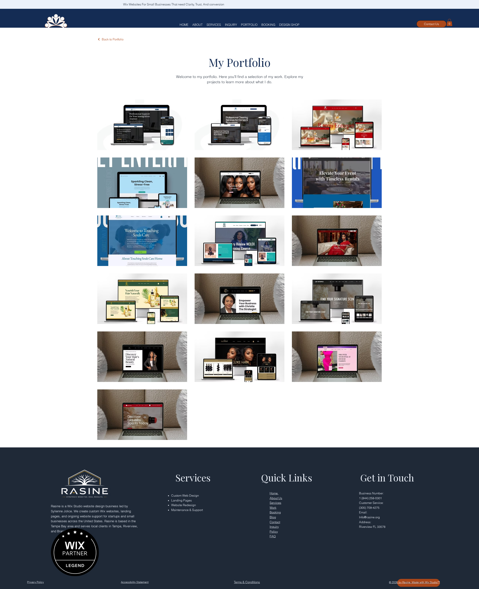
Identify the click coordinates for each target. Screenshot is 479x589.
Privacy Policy (35, 582)
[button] (449, 22)
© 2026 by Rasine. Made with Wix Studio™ (414, 582)
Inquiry (274, 527)
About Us (276, 498)
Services (275, 503)
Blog (273, 517)
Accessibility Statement (135, 582)
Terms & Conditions (247, 582)
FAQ (273, 536)
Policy (274, 531)
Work (273, 508)
